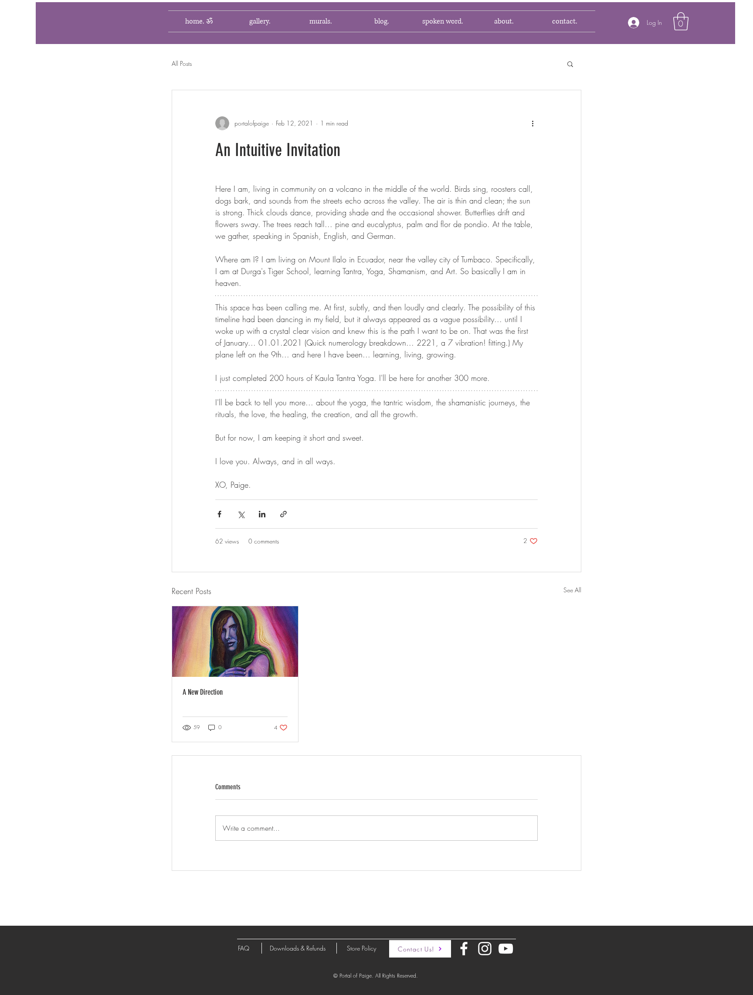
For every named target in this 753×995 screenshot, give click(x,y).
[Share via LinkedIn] (262, 514)
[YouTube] (506, 949)
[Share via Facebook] (219, 514)
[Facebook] (464, 949)
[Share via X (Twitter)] (241, 514)
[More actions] (532, 123)
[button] (681, 21)
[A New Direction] (235, 641)
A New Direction (203, 692)
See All (572, 590)
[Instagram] (485, 949)
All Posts (182, 63)
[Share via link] (283, 514)
